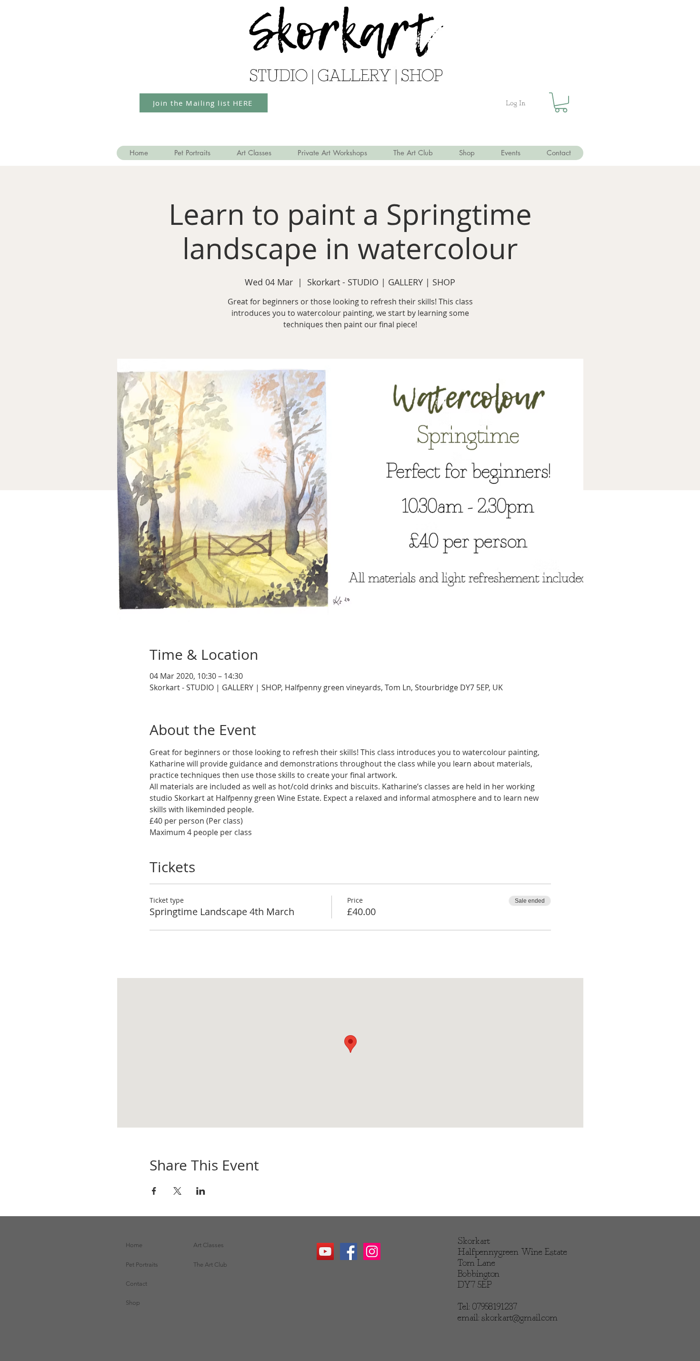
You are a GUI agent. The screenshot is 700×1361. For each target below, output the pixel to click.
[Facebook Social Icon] (348, 1251)
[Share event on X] (177, 1191)
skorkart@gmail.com (519, 1318)
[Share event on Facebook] (154, 1191)
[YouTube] (325, 1251)
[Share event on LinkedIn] (200, 1191)
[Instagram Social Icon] (371, 1251)
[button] (561, 102)
